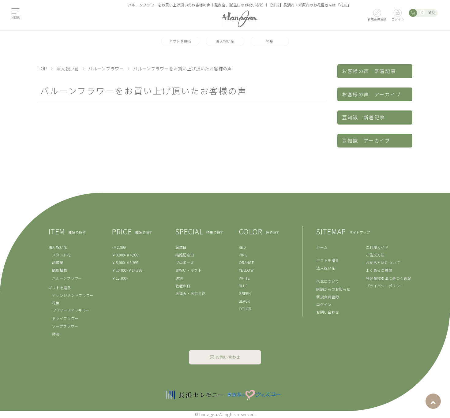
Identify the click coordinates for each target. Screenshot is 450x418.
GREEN (245, 293)
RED (242, 247)
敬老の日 (182, 285)
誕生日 (181, 247)
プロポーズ (184, 262)
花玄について (327, 281)
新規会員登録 (327, 296)
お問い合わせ (327, 312)
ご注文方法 (375, 254)
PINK (243, 254)
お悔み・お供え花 (190, 293)
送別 (179, 278)
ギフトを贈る (180, 41)
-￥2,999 (119, 247)
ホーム (322, 247)
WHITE (244, 278)
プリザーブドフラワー (70, 310)
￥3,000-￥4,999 (125, 254)
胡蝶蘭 (57, 262)
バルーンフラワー (106, 68)
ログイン (323, 304)
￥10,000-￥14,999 (127, 270)
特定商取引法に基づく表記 (388, 278)
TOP (42, 68)
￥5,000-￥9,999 (125, 262)
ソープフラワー (65, 326)
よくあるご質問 (379, 270)
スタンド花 (61, 254)
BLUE (243, 285)
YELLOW (246, 270)
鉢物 (56, 333)
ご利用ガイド (377, 247)
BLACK (244, 301)
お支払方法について (383, 262)
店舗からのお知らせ (333, 289)
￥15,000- (120, 278)
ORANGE (246, 262)
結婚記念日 (184, 254)
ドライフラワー (65, 318)
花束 (56, 302)
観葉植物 (59, 270)
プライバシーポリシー (384, 285)
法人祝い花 (225, 41)
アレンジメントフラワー (73, 295)
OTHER (245, 308)
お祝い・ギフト (188, 270)
